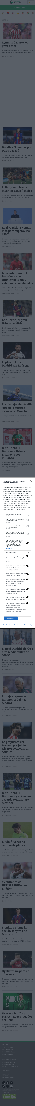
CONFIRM (10, 618)
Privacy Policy (28, 625)
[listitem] (17, 515)
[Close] (31, 481)
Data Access (17, 625)
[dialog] (17, 553)
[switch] (27, 520)
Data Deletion (7, 625)
